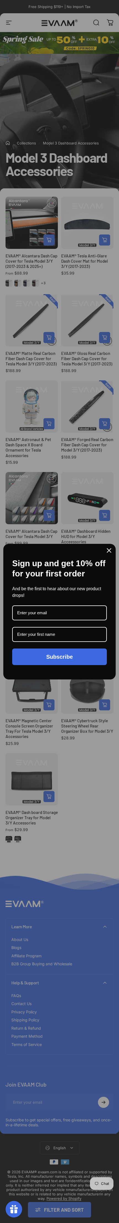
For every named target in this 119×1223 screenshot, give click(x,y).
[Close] (109, 550)
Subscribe (59, 657)
